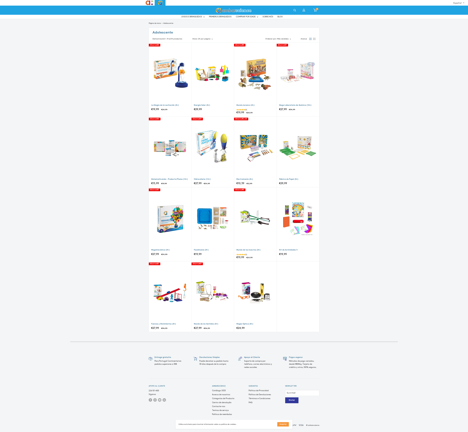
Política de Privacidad (259, 391)
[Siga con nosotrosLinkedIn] (164, 400)
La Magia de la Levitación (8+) (165, 105)
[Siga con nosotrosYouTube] (159, 400)
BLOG (280, 17)
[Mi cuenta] (304, 10)
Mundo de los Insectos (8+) (248, 250)
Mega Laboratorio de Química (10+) (295, 105)
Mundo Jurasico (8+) (245, 105)
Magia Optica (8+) (244, 324)
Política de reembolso (222, 414)
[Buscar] (295, 10)
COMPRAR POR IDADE (246, 17)
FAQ (250, 402)
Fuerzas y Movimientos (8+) (163, 324)
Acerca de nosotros (221, 395)
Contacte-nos (218, 406)
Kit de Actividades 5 (288, 250)
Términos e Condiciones (259, 398)
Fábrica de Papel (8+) (288, 179)
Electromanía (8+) (244, 179)
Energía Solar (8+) (202, 105)
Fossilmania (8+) (201, 250)
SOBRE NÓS (268, 17)
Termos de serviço (220, 410)
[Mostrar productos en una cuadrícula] (310, 39)
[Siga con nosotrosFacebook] (150, 400)
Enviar (292, 400)
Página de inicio (155, 23)
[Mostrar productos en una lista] (314, 39)
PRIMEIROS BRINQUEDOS (220, 17)
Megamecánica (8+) (160, 250)
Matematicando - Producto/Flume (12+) (169, 179)
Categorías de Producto (223, 398)
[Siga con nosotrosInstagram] (155, 400)
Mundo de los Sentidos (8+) (206, 324)
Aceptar (283, 424)
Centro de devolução (221, 402)
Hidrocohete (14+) (202, 179)
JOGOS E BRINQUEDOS (191, 17)
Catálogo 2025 (219, 391)
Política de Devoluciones (260, 395)
